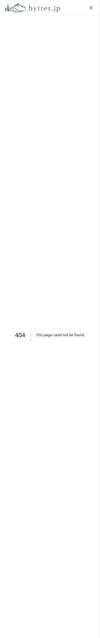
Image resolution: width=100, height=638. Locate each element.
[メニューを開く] (91, 8)
